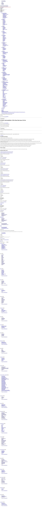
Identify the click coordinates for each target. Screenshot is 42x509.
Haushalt (2, 301)
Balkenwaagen (4, 79)
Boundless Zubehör (4, 388)
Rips (3, 91)
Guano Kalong (3, 463)
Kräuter (2, 369)
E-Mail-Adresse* (2, 236)
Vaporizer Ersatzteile (4, 379)
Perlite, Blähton (3, 481)
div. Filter (3, 319)
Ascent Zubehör (3, 385)
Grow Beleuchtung (5, 100)
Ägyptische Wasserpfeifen (5, 82)
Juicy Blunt (3, 271)
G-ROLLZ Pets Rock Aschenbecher (4, 169)
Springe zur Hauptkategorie (4, 249)
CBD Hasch (3, 245)
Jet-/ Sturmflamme (5, 44)
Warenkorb (2, 167)
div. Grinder (4, 53)
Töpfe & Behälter (3, 478)
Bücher (2, 31)
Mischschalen (4, 68)
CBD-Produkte (4, 16)
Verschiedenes (4, 37)
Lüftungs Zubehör (3, 471)
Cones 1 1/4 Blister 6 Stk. (3, 186)
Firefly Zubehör (3, 389)
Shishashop (3, 215)
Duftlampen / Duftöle (4, 342)
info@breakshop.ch (4, 1)
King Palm (4, 24)
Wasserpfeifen (1, 411)
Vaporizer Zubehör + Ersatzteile (5, 368)
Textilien (4, 36)
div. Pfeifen (3, 335)
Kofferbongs (4, 28)
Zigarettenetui (4, 69)
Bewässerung (4, 104)
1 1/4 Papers (4, 97)
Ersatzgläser (4, 86)
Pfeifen (2, 55)
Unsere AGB (3, 218)
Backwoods (4, 22)
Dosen (3, 64)
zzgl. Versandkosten (6, 116)
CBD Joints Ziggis (5, 15)
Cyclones (4, 20)
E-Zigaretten (4, 75)
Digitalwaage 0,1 (4, 78)
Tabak (2, 63)
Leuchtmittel (3, 452)
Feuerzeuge (4, 43)
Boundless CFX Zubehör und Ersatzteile (6, 390)
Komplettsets (3, 450)
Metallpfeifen (4, 56)
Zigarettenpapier (3, 263)
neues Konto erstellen (6, 239)
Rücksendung (3, 213)
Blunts (2, 19)
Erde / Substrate (4, 103)
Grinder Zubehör (3, 327)
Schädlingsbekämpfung (4, 496)
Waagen (2, 262)
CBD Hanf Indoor (5, 13)
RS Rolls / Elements (5, 93)
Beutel (2, 349)
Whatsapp (2, 7)
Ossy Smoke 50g (4, 87)
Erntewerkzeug (3, 503)
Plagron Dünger (3, 462)
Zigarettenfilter (4, 49)
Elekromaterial (3, 495)
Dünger (1, 458)
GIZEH (3, 94)
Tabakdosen (3, 261)
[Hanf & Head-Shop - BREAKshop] (4, 5)
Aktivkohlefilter (4, 48)
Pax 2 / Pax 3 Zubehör (4, 377)
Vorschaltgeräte (3, 451)
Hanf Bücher (4, 32)
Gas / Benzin (4, 45)
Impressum (3, 219)
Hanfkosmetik (4, 17)
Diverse (3, 33)
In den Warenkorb (2, 118)
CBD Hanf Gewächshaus (5, 14)
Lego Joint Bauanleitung (4, 227)
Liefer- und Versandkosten (4, 214)
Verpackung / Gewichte (4, 406)
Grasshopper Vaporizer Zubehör (5, 387)
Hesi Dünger (3, 459)
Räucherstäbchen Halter (5, 61)
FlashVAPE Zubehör (4, 386)
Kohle (3, 85)
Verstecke (4, 38)
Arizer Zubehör (3, 376)
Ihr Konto (3, 3)
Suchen (2, 2)
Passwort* (1, 237)
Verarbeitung (4, 106)
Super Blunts (4, 21)
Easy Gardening (3, 482)
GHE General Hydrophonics (5, 461)
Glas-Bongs (4, 27)
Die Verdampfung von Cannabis (5, 224)
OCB (3, 92)
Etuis (3, 96)
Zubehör (2, 282)
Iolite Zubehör (3, 380)
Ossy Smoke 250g (5, 88)
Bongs (2, 26)
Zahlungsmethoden (4, 220)
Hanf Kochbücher (3, 290)
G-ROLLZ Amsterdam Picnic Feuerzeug (4, 175)
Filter (2, 47)
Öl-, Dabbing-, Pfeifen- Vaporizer (6, 74)
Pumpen (2, 489)
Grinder (2, 51)
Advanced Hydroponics (4, 460)
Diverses (3, 35)
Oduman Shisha (4, 83)
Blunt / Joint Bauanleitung (4, 223)
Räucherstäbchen (4, 60)
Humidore (3, 360)
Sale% (2, 264)
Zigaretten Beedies (5, 65)
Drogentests (4, 39)
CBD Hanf (1, 243)
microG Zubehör (3, 384)
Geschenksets (3, 297)
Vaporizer (3, 72)
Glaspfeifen (3, 334)
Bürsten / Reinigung (5, 29)
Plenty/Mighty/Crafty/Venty (4, 378)
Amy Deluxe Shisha (5, 84)
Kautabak (3, 350)
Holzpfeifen (4, 57)
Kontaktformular (2, 210)
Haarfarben (4, 40)
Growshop (3, 99)
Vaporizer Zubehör (3, 383)
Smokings (4, 90)
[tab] (21, 204)
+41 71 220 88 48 (4, 209)
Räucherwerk (3, 59)
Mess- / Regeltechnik (5, 102)
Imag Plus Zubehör (4, 382)
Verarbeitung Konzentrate (4, 504)
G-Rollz (4, 23)
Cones (3, 95)
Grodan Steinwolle (3, 479)
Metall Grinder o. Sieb (5, 52)
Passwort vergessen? (2, 238)
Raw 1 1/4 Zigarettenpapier (3, 158)
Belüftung (4, 101)
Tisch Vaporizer (4, 73)
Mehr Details (1, 135)
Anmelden (3, 4)
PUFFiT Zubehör (3, 381)
